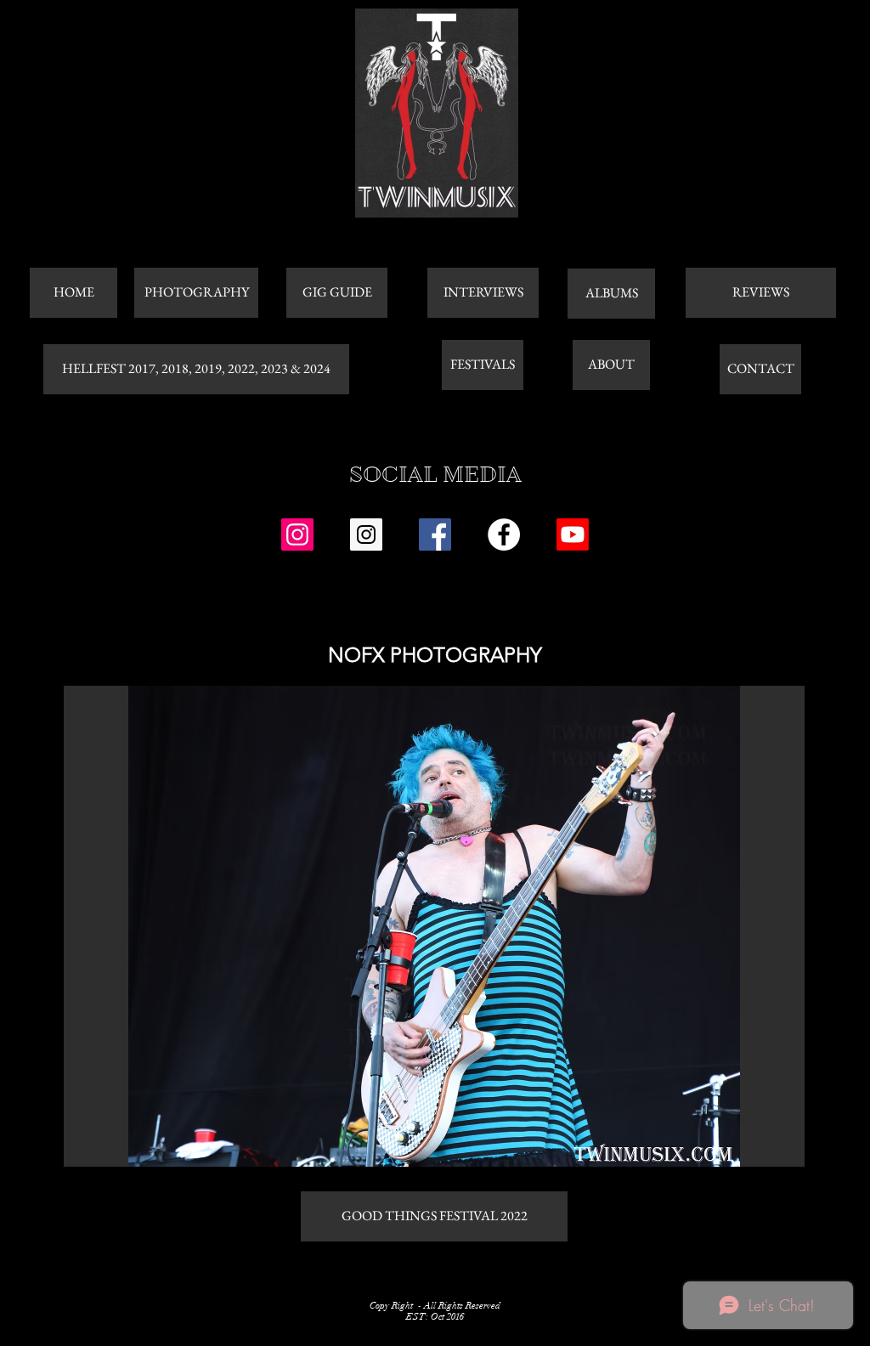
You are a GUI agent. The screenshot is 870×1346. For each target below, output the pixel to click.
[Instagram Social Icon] (297, 534)
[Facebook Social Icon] (435, 534)
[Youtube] (572, 534)
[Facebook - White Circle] (504, 534)
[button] (434, 926)
